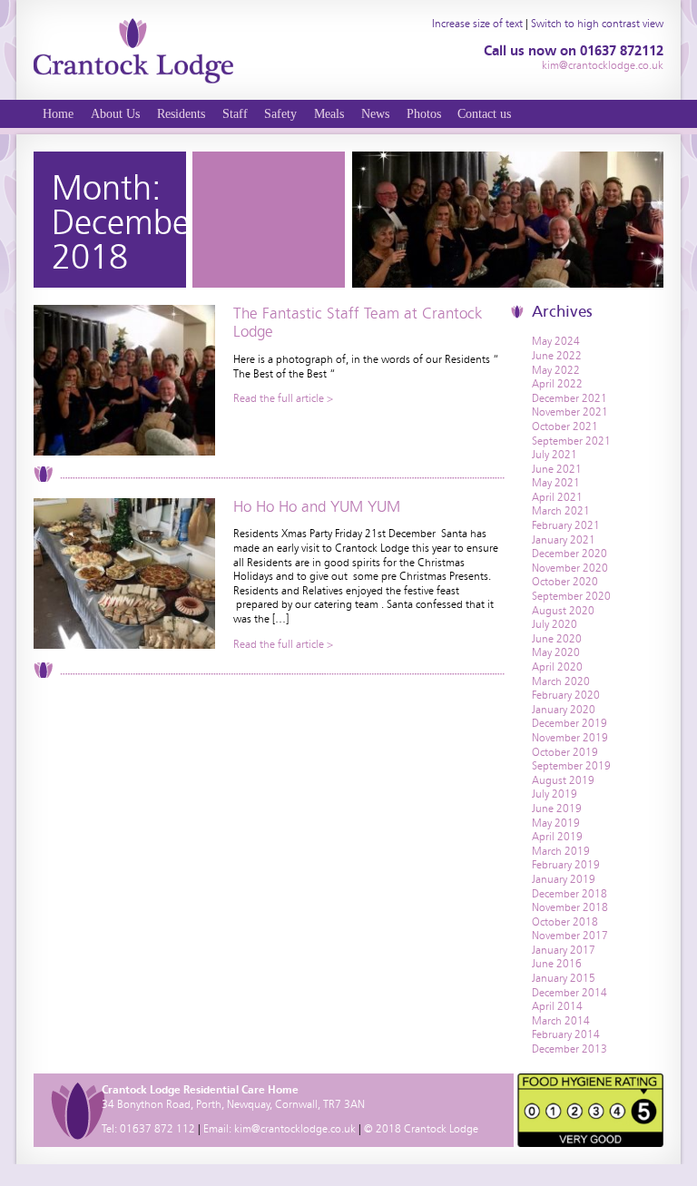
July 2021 (554, 454)
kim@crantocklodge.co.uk (602, 65)
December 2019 (569, 723)
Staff (235, 114)
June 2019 (557, 808)
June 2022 (557, 355)
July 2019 (554, 794)
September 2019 (571, 766)
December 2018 (569, 893)
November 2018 (570, 907)
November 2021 (570, 412)
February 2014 (566, 1034)
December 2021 (569, 398)
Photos (424, 114)
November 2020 (570, 568)
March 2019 (561, 851)
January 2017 (563, 950)
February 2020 (566, 695)
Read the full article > (283, 398)
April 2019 (557, 836)
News (375, 114)
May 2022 (556, 370)
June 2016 (557, 963)
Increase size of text (477, 23)
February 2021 (566, 525)
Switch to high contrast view (597, 23)
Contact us (484, 114)
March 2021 (561, 511)
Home (58, 114)
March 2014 (561, 1020)
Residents (181, 114)
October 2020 (565, 581)
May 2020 (556, 652)
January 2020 (563, 709)
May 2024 (556, 341)
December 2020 (569, 553)
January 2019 (563, 879)
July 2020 (554, 624)
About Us (115, 114)
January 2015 (563, 978)
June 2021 (557, 469)
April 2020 (557, 667)
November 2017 (570, 935)
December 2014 (569, 992)
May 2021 (556, 482)
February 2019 (566, 864)
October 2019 (565, 752)
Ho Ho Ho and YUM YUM (316, 506)
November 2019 (570, 737)
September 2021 (571, 441)
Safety (280, 114)
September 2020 (571, 596)
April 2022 (557, 383)
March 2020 (561, 681)
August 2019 (563, 780)
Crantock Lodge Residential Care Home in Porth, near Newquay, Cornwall (133, 50)
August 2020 (563, 610)
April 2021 (557, 497)
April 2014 (557, 1006)
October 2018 (565, 922)
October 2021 (565, 426)
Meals (329, 114)
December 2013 (569, 1049)
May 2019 (556, 823)
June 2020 (557, 638)
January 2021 (563, 540)
